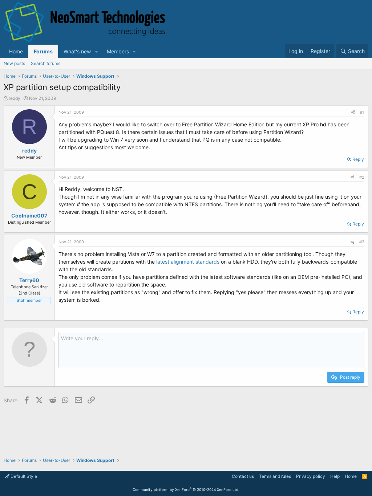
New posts (14, 63)
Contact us (243, 476)
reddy (14, 98)
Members (118, 51)
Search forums (45, 63)
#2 (361, 177)
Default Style (23, 476)
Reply (358, 159)
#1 (362, 112)
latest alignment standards (188, 262)
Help (335, 476)
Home (16, 51)
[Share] (353, 112)
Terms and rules (275, 476)
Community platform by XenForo (186, 489)
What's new (77, 51)
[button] (96, 51)
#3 (361, 241)
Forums (43, 51)
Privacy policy (310, 476)
